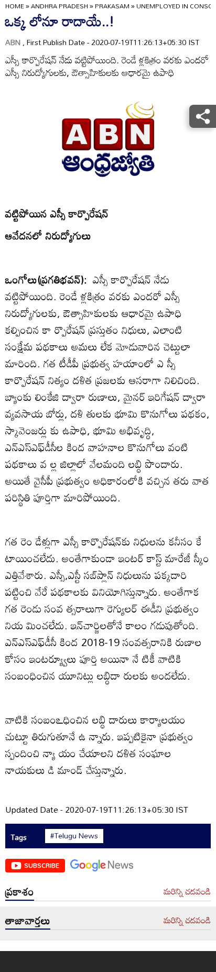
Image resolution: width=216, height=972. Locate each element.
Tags (18, 837)
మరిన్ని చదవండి (187, 892)
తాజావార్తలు (27, 920)
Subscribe (41, 865)
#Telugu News (74, 836)
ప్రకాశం (19, 891)
